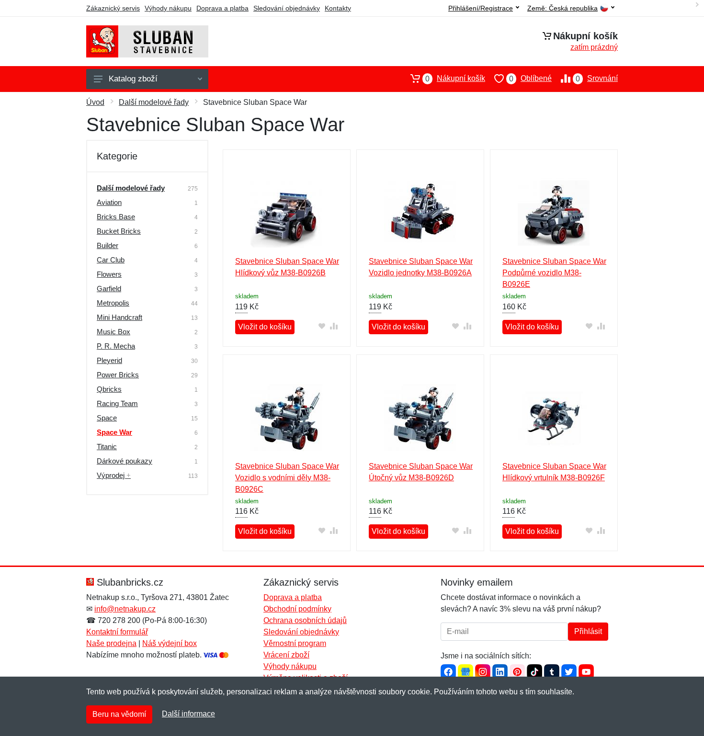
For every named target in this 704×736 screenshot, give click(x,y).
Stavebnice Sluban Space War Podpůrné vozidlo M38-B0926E (554, 272)
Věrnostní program (294, 643)
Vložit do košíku (265, 327)
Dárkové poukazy (124, 461)
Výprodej (114, 475)
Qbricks (109, 389)
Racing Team (117, 403)
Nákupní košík (455, 78)
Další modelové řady (154, 102)
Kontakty (338, 8)
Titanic (107, 446)
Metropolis (113, 303)
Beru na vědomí (119, 714)
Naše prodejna (111, 643)
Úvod (95, 102)
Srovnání (597, 78)
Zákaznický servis (113, 8)
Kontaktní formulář (117, 632)
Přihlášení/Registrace (480, 8)
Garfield (109, 288)
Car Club (111, 260)
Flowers (109, 274)
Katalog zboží (133, 78)
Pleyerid (109, 360)
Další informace (188, 714)
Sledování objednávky (286, 8)
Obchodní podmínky (297, 609)
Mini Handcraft (119, 317)
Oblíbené (530, 78)
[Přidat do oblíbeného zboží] (322, 326)
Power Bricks (118, 375)
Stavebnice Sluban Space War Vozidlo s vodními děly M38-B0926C (287, 477)
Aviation (109, 202)
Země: (562, 8)
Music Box (113, 332)
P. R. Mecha (116, 346)
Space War (114, 432)
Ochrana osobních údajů (305, 620)
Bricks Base (116, 217)
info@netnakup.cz (125, 609)
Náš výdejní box (169, 643)
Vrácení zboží (286, 655)
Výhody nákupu (168, 8)
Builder (107, 245)
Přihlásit (588, 631)
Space (107, 418)
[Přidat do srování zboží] (334, 326)
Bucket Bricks (119, 231)
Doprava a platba (222, 8)
